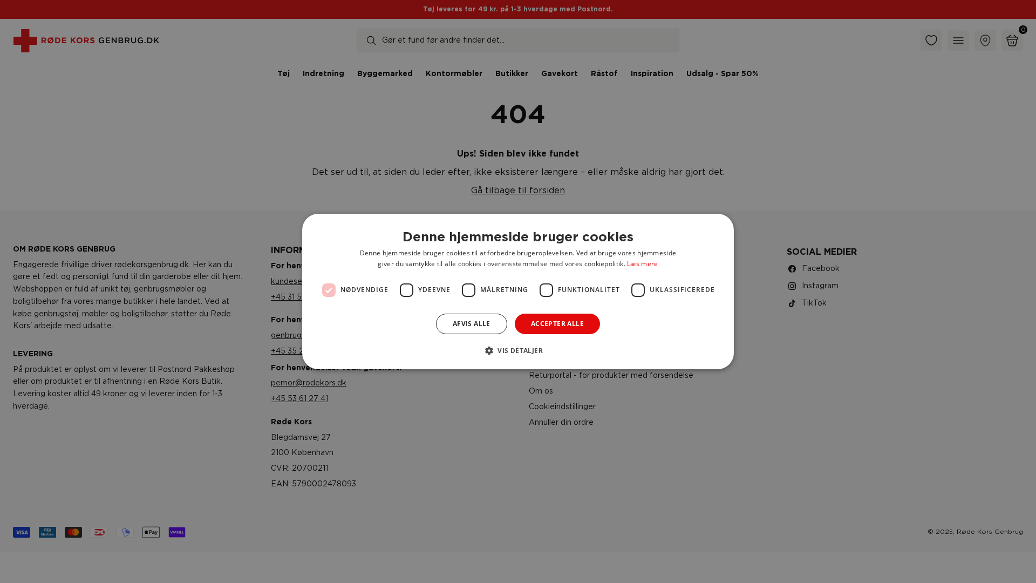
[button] (518, 350)
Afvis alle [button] (471, 323)
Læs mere (642, 263)
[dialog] (518, 291)
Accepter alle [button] (557, 323)
